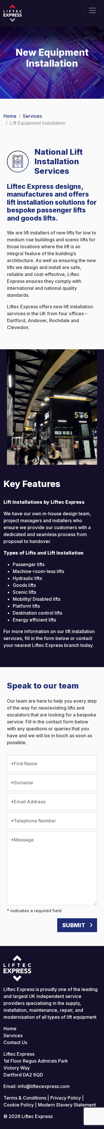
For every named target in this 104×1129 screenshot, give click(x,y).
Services (32, 116)
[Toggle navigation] (92, 10)
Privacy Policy (65, 1098)
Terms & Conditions (24, 1098)
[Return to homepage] (12, 13)
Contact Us (15, 1042)
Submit (73, 925)
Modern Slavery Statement (67, 1105)
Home (9, 116)
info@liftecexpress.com (44, 1086)
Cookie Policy (18, 1105)
